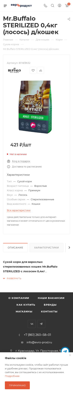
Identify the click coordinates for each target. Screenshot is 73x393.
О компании (18, 297)
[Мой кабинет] (59, 6)
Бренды (50, 304)
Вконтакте (32, 324)
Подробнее (12, 375)
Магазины (24, 311)
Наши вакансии (51, 297)
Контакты (49, 311)
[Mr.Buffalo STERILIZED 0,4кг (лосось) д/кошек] (36, 107)
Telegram (41, 324)
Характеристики (46, 247)
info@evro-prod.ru (39, 342)
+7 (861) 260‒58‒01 (37, 334)
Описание (15, 247)
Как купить (25, 304)
